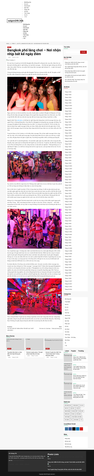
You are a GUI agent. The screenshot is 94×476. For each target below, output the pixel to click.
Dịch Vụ (66, 304)
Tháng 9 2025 (68, 111)
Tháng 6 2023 (68, 182)
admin (9, 57)
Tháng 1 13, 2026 (53, 357)
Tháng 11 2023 (68, 168)
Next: (50, 327)
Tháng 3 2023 (68, 190)
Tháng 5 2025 (68, 122)
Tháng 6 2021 (68, 240)
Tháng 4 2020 (68, 270)
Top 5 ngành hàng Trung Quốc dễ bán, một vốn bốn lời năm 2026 (75, 67)
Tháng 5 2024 (68, 152)
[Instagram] (66, 429)
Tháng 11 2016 (68, 286)
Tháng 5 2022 (68, 215)
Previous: (20, 328)
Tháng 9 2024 (68, 144)
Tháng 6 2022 (68, 212)
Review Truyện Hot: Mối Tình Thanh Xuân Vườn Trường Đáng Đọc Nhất (53, 354)
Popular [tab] (73, 351)
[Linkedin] (77, 429)
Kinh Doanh (27, 5)
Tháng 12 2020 (68, 248)
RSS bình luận (68, 444)
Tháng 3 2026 (68, 97)
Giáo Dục (67, 312)
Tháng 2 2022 (68, 223)
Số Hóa (26, 11)
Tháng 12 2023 (68, 166)
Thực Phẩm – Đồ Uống (70, 337)
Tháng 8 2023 (68, 176)
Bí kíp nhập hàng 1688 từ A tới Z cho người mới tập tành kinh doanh (75, 72)
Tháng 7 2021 (68, 237)
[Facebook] (70, 429)
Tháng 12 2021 (68, 229)
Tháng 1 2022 (68, 226)
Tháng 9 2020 (68, 256)
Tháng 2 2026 (68, 100)
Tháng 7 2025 (68, 116)
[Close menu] (23, 22)
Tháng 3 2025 (68, 127)
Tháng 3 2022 (68, 220)
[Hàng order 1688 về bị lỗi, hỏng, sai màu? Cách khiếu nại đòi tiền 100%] (68, 354)
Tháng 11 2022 (68, 201)
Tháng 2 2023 (68, 193)
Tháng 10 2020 (68, 253)
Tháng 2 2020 (68, 275)
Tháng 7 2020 (68, 261)
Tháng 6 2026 (68, 91)
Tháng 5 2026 (68, 94)
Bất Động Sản (27, 2)
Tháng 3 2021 (68, 242)
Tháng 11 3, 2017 (15, 57)
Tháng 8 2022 (68, 207)
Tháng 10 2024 (68, 141)
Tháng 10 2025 (68, 108)
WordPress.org (68, 446)
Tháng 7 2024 (68, 146)
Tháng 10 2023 (68, 171)
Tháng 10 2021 (68, 234)
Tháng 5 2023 (68, 185)
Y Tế (25, 16)
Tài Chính (67, 331)
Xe (65, 342)
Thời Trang (27, 13)
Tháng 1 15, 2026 (34, 355)
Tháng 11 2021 (68, 231)
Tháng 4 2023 (68, 187)
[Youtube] (81, 429)
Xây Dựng (67, 340)
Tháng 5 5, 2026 (15, 357)
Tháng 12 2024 (68, 135)
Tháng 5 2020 (68, 267)
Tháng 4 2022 (68, 218)
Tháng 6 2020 (68, 264)
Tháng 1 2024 (68, 163)
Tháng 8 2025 (68, 113)
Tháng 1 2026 (68, 102)
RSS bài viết (67, 441)
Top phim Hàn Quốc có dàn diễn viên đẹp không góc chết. (14, 354)
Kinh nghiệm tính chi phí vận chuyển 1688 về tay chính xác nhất (75, 76)
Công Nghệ (67, 301)
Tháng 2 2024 (68, 160)
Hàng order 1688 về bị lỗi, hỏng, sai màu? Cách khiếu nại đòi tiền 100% (74, 63)
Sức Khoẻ (67, 329)
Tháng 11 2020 (68, 251)
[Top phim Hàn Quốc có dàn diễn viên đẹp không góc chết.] (15, 344)
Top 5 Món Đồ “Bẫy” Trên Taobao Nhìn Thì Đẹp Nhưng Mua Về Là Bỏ (75, 80)
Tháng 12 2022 (68, 198)
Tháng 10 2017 (68, 283)
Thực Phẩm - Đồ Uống (77, 416)
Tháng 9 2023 (68, 174)
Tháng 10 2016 (68, 289)
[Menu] (25, 20)
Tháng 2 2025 (68, 130)
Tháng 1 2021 (68, 245)
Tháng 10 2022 (68, 204)
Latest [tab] (67, 351)
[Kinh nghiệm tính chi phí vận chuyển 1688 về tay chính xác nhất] (68, 383)
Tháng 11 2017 (68, 281)
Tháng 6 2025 (68, 119)
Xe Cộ (25, 15)
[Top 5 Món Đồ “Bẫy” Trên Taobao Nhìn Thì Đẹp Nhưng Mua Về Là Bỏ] (68, 393)
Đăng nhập (67, 438)
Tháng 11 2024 (68, 138)
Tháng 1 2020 (68, 278)
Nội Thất (26, 7)
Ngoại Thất (67, 318)
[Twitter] (74, 429)
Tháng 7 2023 (68, 179)
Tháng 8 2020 (68, 259)
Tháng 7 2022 (68, 209)
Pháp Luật (26, 9)
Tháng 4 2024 (68, 155)
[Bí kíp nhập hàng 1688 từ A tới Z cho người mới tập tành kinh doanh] (68, 373)
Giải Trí (9, 47)
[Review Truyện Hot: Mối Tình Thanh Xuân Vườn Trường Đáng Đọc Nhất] (54, 344)
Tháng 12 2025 (68, 105)
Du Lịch (26, 4)
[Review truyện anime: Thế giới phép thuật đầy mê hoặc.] (34, 344)
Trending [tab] (81, 351)
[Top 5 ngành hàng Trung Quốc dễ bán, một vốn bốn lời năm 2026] (68, 366)
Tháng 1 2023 (68, 196)
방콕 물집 (20, 120)
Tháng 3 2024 (68, 157)
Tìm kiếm (67, 47)
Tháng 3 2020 (68, 272)
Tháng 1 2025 (68, 133)
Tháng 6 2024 (68, 149)
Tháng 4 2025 (68, 124)
